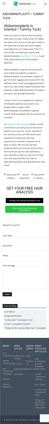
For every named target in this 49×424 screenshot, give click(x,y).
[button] (6, 176)
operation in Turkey (29, 56)
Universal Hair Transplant (18, 124)
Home (5, 10)
